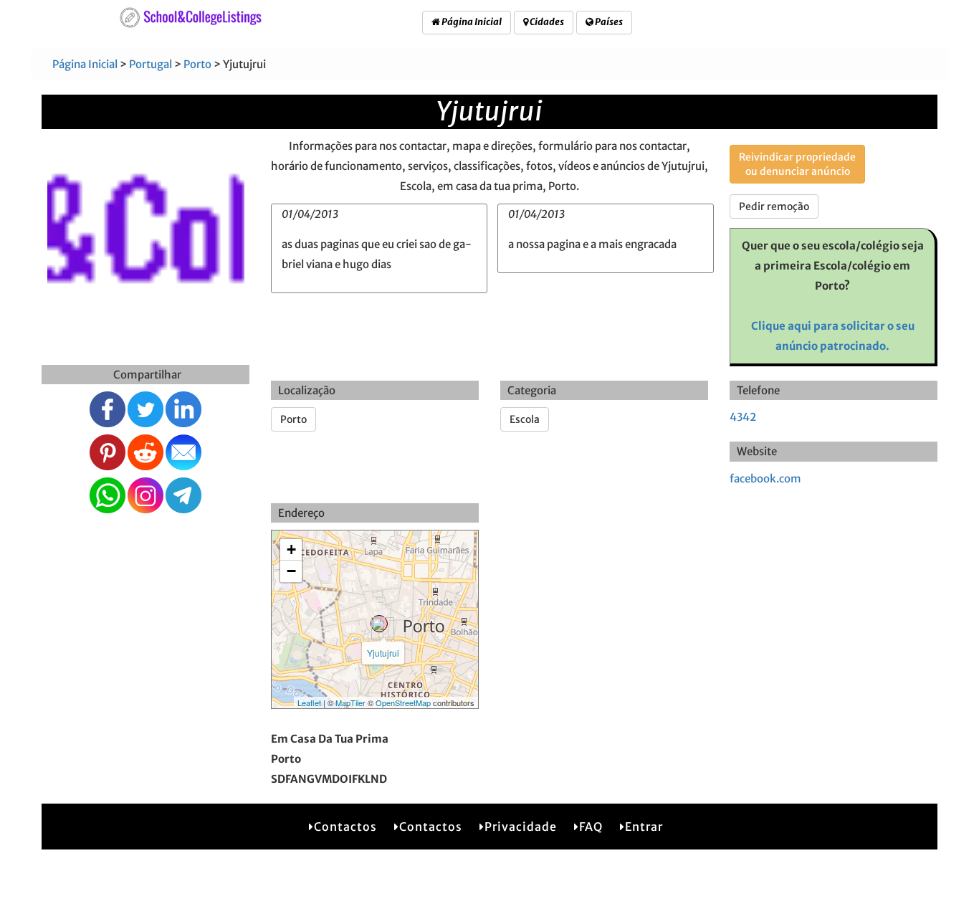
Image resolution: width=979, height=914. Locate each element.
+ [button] (291, 549)
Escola (525, 419)
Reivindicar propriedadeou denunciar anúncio (797, 164)
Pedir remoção (774, 206)
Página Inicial (471, 22)
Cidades (546, 22)
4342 (743, 417)
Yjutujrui (383, 653)
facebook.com (765, 478)
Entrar (644, 826)
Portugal (150, 64)
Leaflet (309, 702)
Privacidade (520, 826)
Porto (197, 64)
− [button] (291, 571)
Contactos (345, 826)
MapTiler (350, 702)
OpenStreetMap (403, 702)
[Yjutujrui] (379, 623)
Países (608, 22)
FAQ (591, 826)
